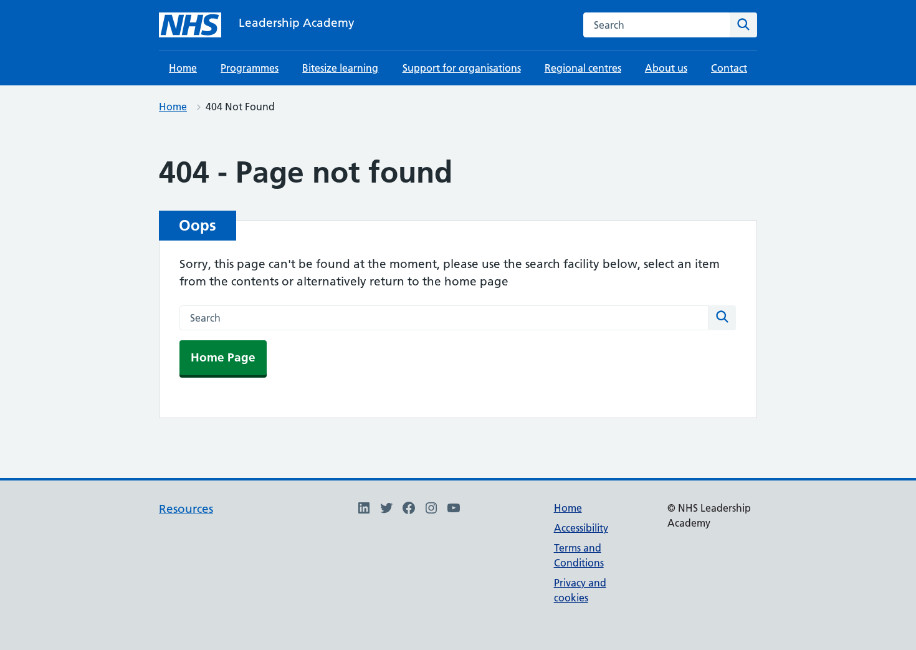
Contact (729, 68)
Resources (186, 509)
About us (666, 68)
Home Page (223, 357)
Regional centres (583, 68)
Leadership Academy (297, 23)
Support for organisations (462, 68)
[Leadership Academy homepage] (190, 24)
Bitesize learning (340, 68)
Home (183, 68)
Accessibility (581, 528)
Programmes (250, 68)
